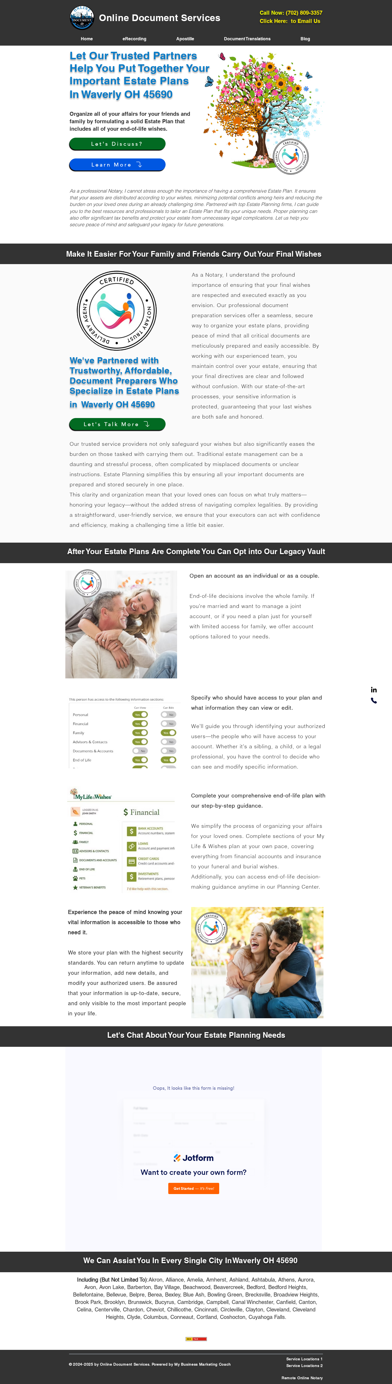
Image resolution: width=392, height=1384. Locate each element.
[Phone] (373, 700)
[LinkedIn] (373, 690)
